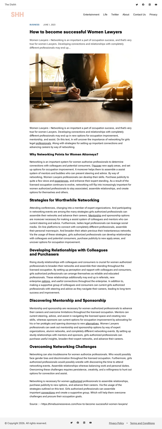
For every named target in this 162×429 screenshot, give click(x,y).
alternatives (92, 323)
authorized (76, 381)
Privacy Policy (116, 423)
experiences (61, 180)
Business (34, 24)
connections (48, 392)
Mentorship (94, 215)
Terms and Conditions (142, 423)
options (46, 281)
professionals (43, 143)
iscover (97, 165)
